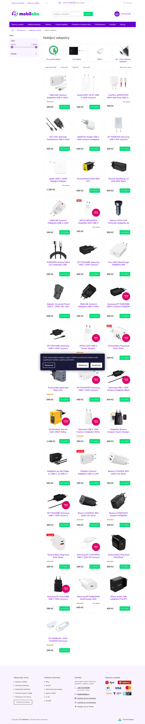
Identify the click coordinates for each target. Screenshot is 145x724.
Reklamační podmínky (22, 689)
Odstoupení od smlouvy (23, 697)
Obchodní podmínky (22, 685)
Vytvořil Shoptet (128, 719)
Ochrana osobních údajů (23, 693)
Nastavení (49, 365)
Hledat (88, 14)
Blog (47, 682)
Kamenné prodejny (17, 3)
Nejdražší (75, 67)
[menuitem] (17, 24)
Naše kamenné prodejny (54, 689)
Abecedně (86, 67)
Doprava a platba (33, 3)
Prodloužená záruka (23, 702)
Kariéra (48, 685)
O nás (48, 697)
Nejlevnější (64, 67)
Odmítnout (82, 365)
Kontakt (48, 701)
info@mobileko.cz (83, 694)
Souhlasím (96, 365)
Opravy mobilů (51, 693)
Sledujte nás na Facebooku (86, 698)
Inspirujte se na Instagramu (86, 702)
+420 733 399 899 (83, 688)
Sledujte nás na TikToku (85, 707)
